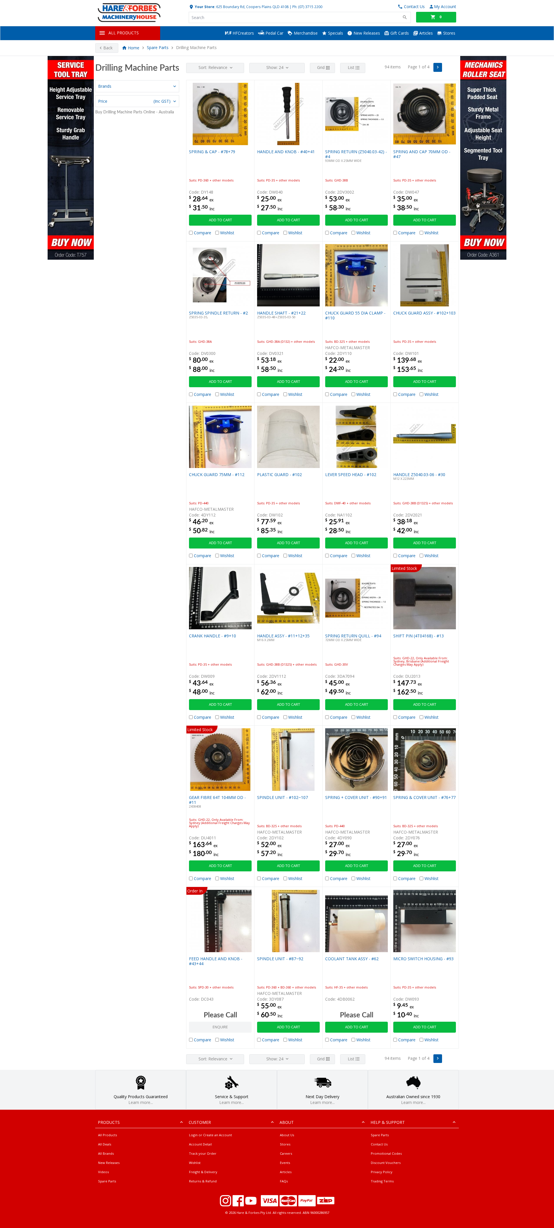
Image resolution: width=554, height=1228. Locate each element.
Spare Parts (158, 47)
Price (134, 101)
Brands (104, 86)
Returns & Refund (203, 1181)
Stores (448, 33)
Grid (321, 67)
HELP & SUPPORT (387, 1122)
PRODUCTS (109, 1122)
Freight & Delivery (203, 1172)
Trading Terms (382, 1181)
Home (133, 47)
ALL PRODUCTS (123, 32)
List (351, 67)
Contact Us (379, 1144)
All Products (107, 1135)
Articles (425, 33)
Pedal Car (273, 33)
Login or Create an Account (210, 1135)
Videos (103, 1172)
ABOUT (287, 1122)
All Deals (104, 1144)
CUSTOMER (200, 1122)
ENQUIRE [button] (220, 1027)
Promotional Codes (386, 1153)
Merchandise (305, 33)
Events (285, 1162)
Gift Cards (399, 33)
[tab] (137, 86)
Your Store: (204, 6)
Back (108, 47)
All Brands (106, 1153)
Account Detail (200, 1144)
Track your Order (202, 1153)
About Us (287, 1135)
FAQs (284, 1181)
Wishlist (195, 1162)
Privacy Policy (381, 1172)
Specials (335, 33)
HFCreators (242, 33)
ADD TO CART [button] (220, 220)
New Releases (366, 33)
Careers (286, 1153)
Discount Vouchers (385, 1162)
